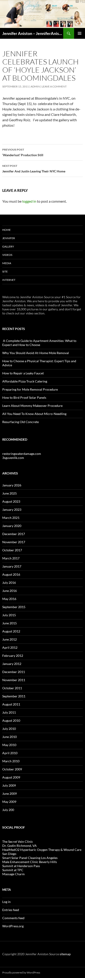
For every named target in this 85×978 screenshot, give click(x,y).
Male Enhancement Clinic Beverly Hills (29, 862)
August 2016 (11, 574)
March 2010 (10, 761)
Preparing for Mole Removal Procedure (30, 389)
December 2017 (13, 534)
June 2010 (9, 737)
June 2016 (9, 591)
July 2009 (9, 785)
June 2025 (9, 493)
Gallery (8, 246)
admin (35, 86)
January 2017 (11, 566)
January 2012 (11, 664)
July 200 (8, 810)
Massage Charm (13, 874)
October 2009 (12, 769)
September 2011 (13, 696)
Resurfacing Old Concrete (20, 422)
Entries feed (10, 910)
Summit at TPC (12, 870)
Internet (8, 280)
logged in (29, 201)
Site (5, 271)
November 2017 (13, 542)
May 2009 (9, 802)
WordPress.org (13, 926)
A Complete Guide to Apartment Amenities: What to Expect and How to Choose (39, 343)
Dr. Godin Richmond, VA (19, 845)
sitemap (65, 954)
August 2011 (11, 704)
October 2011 (12, 688)
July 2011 (9, 712)
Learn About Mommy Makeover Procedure (32, 406)
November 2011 (13, 680)
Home (6, 229)
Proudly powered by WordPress (21, 972)
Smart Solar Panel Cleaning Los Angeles (30, 858)
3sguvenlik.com (13, 458)
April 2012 (9, 647)
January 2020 (11, 526)
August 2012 (11, 631)
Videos (7, 255)
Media (6, 263)
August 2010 (11, 720)
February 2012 (12, 655)
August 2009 (11, 777)
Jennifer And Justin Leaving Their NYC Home (33, 168)
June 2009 (9, 793)
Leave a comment (54, 86)
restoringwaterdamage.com (21, 454)
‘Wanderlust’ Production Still (22, 152)
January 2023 (11, 509)
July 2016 (9, 582)
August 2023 (11, 501)
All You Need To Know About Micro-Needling (34, 414)
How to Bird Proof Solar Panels (24, 397)
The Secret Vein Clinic (17, 841)
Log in (6, 902)
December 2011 (13, 672)
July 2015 (9, 615)
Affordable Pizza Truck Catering (24, 381)
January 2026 (11, 485)
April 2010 (9, 753)
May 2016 (9, 599)
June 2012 (9, 639)
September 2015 (13, 607)
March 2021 (10, 518)
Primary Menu (79, 33)
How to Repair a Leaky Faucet (23, 373)
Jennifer (8, 238)
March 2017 (10, 558)
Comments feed (13, 918)
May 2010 (9, 745)
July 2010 (9, 729)
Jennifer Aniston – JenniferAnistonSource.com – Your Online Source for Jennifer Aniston (32, 33)
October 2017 (12, 550)
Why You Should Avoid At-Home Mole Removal (35, 353)
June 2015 (9, 623)
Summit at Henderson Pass (21, 866)
